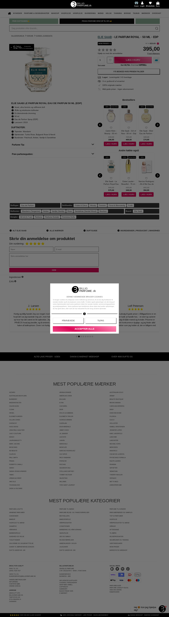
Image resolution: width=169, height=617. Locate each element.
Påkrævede (68, 320)
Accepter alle (84, 329)
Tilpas (100, 320)
